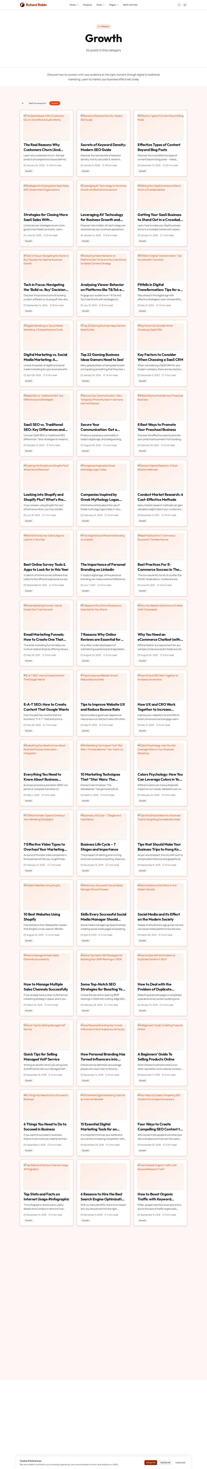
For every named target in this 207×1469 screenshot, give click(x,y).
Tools (99, 4)
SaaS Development (37, 103)
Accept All (150, 1462)
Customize (180, 1462)
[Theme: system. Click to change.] (185, 5)
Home (73, 4)
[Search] (179, 5)
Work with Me (130, 4)
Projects (87, 4)
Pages (112, 4)
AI (22, 103)
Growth (54, 103)
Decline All (165, 1462)
